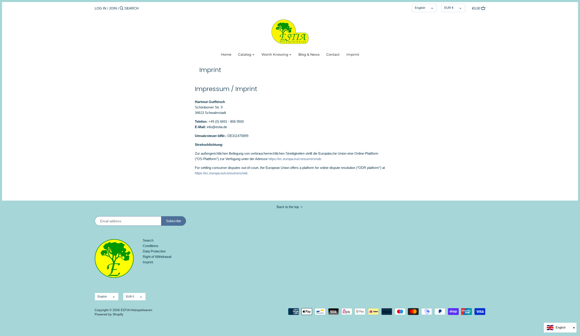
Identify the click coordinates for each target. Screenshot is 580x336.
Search (148, 240)
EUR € (449, 8)
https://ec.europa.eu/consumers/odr (294, 159)
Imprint (148, 262)
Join (113, 8)
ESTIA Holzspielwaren (136, 310)
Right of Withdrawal (157, 257)
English (420, 8)
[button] (560, 328)
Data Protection (154, 251)
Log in (100, 8)
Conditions (150, 246)
